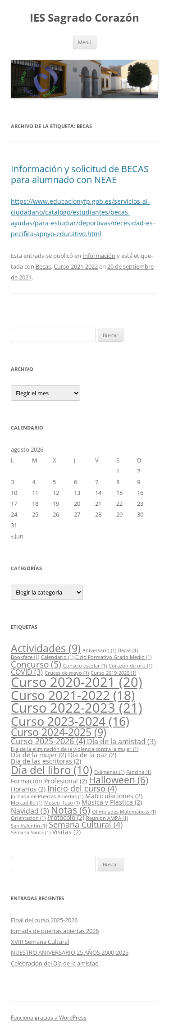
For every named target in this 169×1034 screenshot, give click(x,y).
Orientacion (28, 818)
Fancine (138, 772)
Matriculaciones (113, 796)
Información (98, 256)
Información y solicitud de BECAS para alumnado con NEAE (80, 174)
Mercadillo (26, 803)
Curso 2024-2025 (58, 732)
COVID (27, 672)
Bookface (25, 657)
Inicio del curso (82, 788)
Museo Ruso (62, 803)
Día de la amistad (121, 741)
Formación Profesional (49, 781)
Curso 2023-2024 (70, 721)
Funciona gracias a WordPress (49, 1017)
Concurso (36, 664)
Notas (70, 810)
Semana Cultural (86, 824)
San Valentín (29, 826)
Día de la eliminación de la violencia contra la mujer (74, 749)
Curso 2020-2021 (76, 682)
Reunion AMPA (107, 818)
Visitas (66, 832)
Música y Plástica (112, 802)
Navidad (30, 811)
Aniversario (99, 650)
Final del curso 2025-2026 (44, 920)
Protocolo (65, 817)
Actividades (46, 648)
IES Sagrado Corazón (84, 18)
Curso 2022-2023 (76, 708)
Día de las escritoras (46, 761)
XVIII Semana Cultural (40, 942)
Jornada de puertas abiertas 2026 (55, 931)
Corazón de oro (130, 666)
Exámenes (109, 772)
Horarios (28, 789)
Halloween (118, 779)
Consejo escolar (85, 666)
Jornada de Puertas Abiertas (47, 796)
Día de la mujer (38, 754)
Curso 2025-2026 (48, 741)
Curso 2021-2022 (76, 266)
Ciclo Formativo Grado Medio (113, 657)
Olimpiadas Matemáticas (124, 812)
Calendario (57, 657)
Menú (84, 42)
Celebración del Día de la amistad (55, 963)
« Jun (17, 536)
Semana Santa (30, 832)
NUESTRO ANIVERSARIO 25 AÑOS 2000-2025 (69, 952)
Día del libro (51, 769)
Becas (43, 266)
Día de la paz (92, 754)
